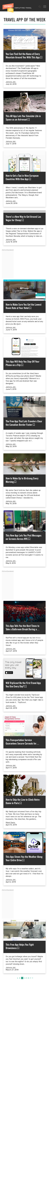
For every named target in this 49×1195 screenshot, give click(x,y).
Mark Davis (10, 823)
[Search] (40, 7)
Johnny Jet (11, 82)
